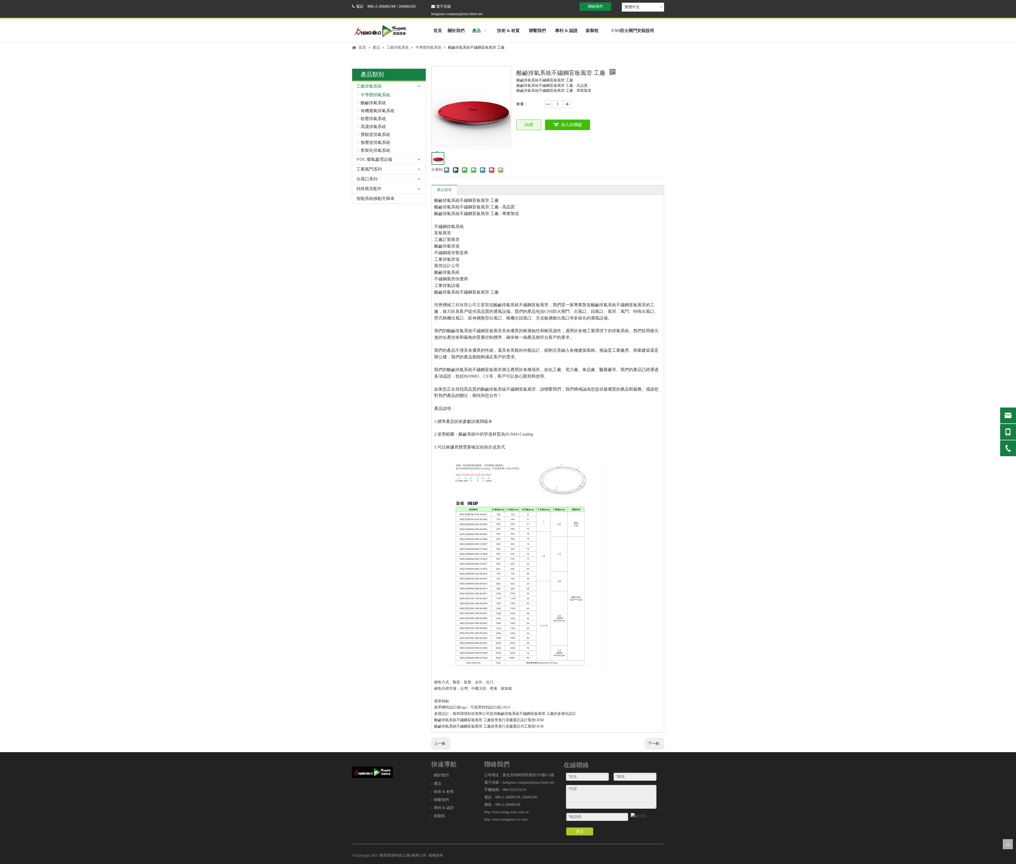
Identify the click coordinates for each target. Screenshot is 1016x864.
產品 (437, 783)
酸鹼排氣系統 (373, 102)
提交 (579, 831)
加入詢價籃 (571, 124)
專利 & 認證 (444, 808)
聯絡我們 (595, 6)
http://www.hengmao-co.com (506, 819)
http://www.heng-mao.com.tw (506, 812)
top (1008, 844)
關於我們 (441, 775)
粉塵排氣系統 (373, 118)
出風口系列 (367, 179)
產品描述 (444, 190)
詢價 (529, 124)
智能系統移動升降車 (375, 198)
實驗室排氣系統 (375, 134)
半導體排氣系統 (375, 95)
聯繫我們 (441, 800)
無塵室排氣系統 (375, 142)
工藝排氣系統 (369, 86)
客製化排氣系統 (375, 150)
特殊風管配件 (369, 188)
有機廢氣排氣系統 (377, 110)
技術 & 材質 (444, 792)
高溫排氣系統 (373, 126)
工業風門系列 (369, 169)
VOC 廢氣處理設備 (374, 159)
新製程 (439, 816)
